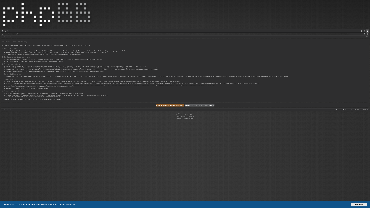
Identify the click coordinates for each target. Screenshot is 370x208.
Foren (8, 31)
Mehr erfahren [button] (70, 204)
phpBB (179, 113)
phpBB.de (191, 116)
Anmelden (11, 34)
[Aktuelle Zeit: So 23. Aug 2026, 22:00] (367, 37)
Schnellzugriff (3, 31)
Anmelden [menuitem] (365, 31)
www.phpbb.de (152, 76)
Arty (181, 114)
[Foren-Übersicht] (46, 14)
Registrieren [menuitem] (368, 31)
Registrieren (20, 34)
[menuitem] (361, 31)
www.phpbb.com (93, 76)
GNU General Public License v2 (49, 76)
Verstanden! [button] (359, 204)
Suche (4, 34)
